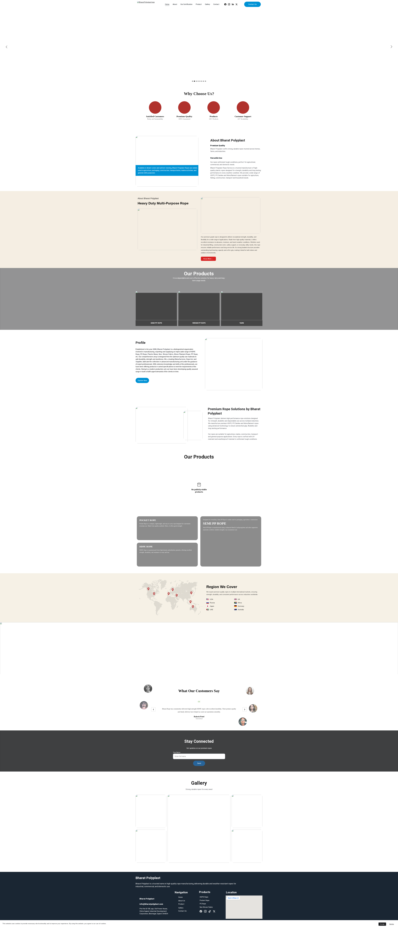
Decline (391, 924)
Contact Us (252, 4)
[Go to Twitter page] (236, 4)
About (175, 4)
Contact (216, 4)
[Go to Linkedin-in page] (233, 4)
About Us (181, 901)
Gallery (207, 4)
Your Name (176, 752)
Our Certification (186, 4)
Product (199, 4)
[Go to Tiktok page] (209, 911)
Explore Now (142, 380)
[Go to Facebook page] (226, 4)
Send (199, 763)
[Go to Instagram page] (230, 4)
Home (167, 4)
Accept (382, 924)
